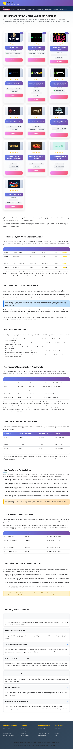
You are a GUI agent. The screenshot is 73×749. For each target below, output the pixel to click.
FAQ (65, 9)
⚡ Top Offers (6, 9)
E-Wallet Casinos (7, 733)
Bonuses (61, 9)
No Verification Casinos (8, 735)
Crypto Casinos (6, 728)
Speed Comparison (48, 9)
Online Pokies (58, 728)
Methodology (23, 730)
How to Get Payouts (31, 9)
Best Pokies (56, 9)
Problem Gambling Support (43, 733)
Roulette (56, 735)
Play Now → (13, 59)
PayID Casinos (6, 730)
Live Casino (57, 730)
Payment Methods (40, 9)
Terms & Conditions (25, 735)
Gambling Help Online (42, 728)
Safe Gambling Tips (42, 735)
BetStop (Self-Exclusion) (43, 730)
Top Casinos (13, 9)
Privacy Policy (24, 733)
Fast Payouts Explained (21, 9)
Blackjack (57, 733)
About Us (23, 728)
